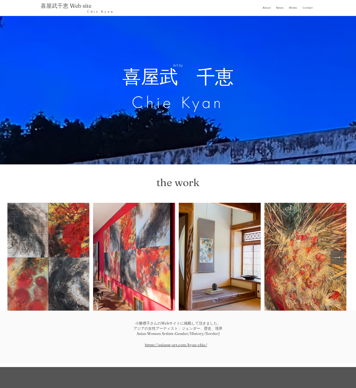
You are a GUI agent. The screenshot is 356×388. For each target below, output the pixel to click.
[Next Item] (337, 257)
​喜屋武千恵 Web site (66, 5)
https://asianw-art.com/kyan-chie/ (176, 345)
